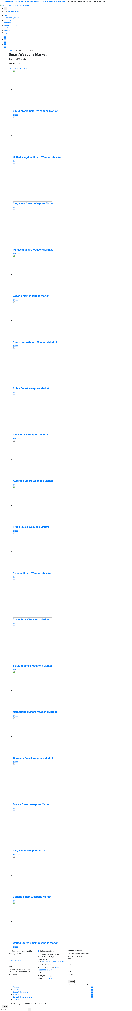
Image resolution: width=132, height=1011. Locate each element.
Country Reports (10, 25)
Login (6, 33)
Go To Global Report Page (19, 69)
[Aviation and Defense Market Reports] (15, 5)
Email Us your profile (15, 960)
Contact (16, 990)
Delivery (16, 999)
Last (69, 971)
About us (16, 987)
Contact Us (8, 30)
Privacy (16, 994)
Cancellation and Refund (22, 997)
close (5, 1006)
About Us (7, 23)
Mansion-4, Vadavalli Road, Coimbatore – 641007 (22, 1)
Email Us (60, 962)
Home (6, 15)
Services (7, 20)
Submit (71, 981)
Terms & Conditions (20, 992)
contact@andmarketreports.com (53, 1)
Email (70, 975)
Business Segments (11, 18)
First (69, 965)
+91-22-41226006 (49, 962)
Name (70, 958)
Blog (6, 28)
